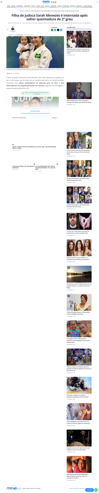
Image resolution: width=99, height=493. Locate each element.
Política (33, 6)
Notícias (13, 6)
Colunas (59, 6)
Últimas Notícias (87, 6)
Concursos (53, 6)
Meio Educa (79, 6)
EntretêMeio (19, 6)
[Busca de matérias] (97, 2)
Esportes (47, 6)
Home (8, 6)
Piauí (42, 6)
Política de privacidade (74, 488)
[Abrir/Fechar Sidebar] (1, 2)
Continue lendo (35, 111)
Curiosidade (27, 6)
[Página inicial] (46, 2)
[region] (79, 70)
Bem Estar (72, 6)
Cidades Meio (66, 6)
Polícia (38, 6)
